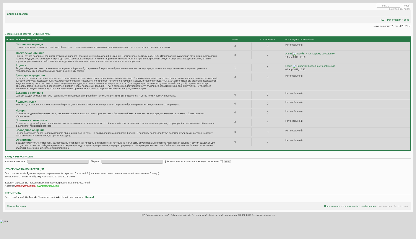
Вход (406, 19)
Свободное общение (30, 130)
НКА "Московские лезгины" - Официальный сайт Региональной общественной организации (189, 215)
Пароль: (95, 161)
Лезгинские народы (29, 44)
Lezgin (288, 66)
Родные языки (26, 101)
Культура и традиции (30, 75)
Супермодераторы (48, 186)
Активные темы (41, 34)
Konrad (89, 197)
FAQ (382, 19)
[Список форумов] (6, 6)
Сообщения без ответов (18, 34)
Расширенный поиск (399, 9)
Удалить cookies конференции (359, 206)
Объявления (24, 139)
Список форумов (17, 14)
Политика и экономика (31, 120)
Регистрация (394, 19)
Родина (21, 65)
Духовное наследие (29, 92)
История (21, 110)
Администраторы (25, 186)
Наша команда (332, 206)
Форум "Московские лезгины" (25, 39)
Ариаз (288, 53)
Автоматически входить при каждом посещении (193, 161)
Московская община (30, 53)
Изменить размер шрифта (406, 13)
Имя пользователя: (15, 161)
